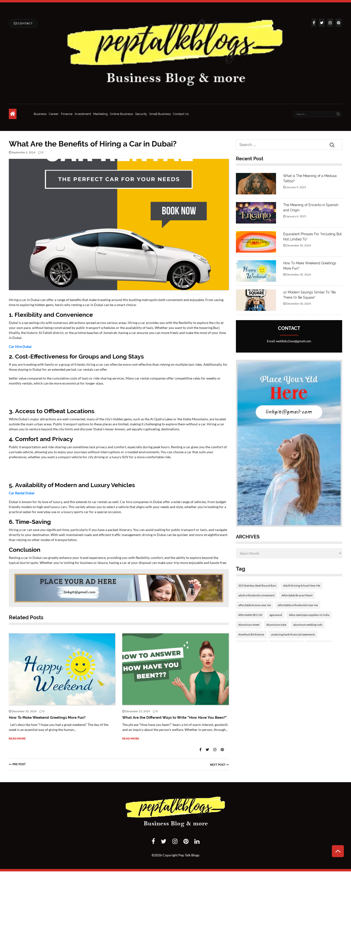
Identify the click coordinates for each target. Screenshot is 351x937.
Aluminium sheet (248, 624)
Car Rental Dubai (21, 493)
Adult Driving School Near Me (301, 585)
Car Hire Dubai (20, 346)
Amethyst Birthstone (251, 634)
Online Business (121, 114)
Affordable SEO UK (250, 615)
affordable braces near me (254, 605)
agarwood (275, 615)
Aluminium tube (276, 624)
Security (141, 114)
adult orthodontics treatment (256, 595)
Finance (67, 114)
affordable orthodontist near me (298, 605)
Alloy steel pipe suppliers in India (309, 615)
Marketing (100, 114)
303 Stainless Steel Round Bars (257, 585)
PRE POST (19, 764)
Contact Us (181, 114)
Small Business (160, 114)
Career (54, 114)
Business (40, 114)
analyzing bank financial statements (293, 634)
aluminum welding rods (307, 624)
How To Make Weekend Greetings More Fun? (47, 717)
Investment (83, 114)
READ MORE (17, 738)
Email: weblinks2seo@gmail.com (289, 341)
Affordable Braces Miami (297, 595)
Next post (218, 764)
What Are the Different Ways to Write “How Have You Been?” (174, 717)
